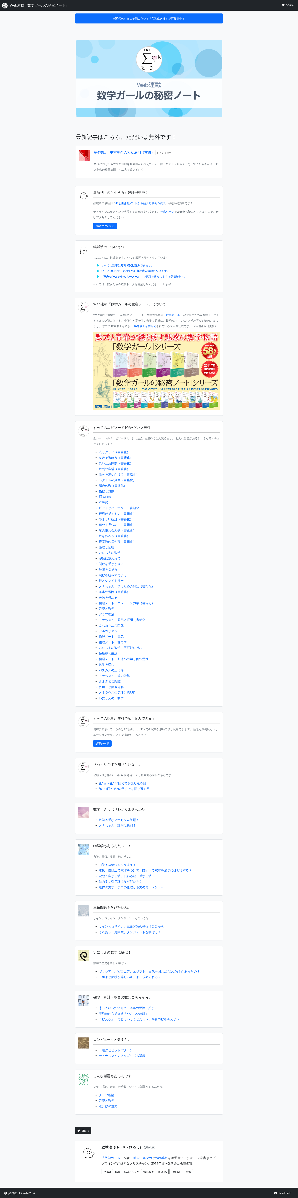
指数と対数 (106, 491)
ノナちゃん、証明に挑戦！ (117, 825)
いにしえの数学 (110, 552)
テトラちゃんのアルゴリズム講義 (122, 1056)
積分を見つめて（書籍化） (117, 525)
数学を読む (106, 664)
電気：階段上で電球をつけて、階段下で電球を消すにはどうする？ (145, 870)
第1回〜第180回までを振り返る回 (122, 783)
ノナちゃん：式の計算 (114, 676)
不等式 (103, 502)
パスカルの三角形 (111, 670)
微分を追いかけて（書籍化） (119, 474)
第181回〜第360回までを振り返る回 (124, 789)
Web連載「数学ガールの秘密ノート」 (39, 5)
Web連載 (161, 1158)
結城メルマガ (142, 1158)
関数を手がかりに (111, 564)
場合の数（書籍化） (113, 486)
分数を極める (108, 597)
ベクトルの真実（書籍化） (117, 480)
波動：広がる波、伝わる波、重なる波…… (127, 876)
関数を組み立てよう (113, 575)
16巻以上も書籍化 (145, 326)
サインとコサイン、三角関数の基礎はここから (131, 926)
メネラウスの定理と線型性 (117, 692)
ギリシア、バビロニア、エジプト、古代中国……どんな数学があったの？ (149, 971)
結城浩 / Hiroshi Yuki (21, 1193)
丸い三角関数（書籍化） (116, 463)
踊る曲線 (105, 497)
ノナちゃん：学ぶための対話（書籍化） (127, 586)
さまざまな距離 (110, 681)
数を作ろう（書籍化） (114, 536)
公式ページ (167, 212)
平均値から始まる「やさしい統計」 (123, 1013)
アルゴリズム (108, 631)
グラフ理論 (106, 614)
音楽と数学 (106, 608)
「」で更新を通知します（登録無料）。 (144, 276)
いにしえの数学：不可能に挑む (120, 648)
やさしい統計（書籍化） (116, 519)
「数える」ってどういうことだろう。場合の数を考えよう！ (141, 1019)
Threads (176, 1171)
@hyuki (150, 1147)
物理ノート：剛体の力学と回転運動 (123, 659)
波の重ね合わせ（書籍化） (117, 530)
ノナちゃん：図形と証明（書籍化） (123, 620)
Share (289, 5)
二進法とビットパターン (116, 1050)
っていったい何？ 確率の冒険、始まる (128, 1008)
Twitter (107, 1171)
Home (188, 1171)
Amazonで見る (105, 226)
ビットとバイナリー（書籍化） (120, 508)
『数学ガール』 (112, 1158)
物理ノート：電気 (111, 636)
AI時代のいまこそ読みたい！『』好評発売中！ (149, 18)
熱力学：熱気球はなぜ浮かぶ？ (120, 881)
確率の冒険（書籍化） (114, 592)
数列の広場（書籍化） (114, 469)
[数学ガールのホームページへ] (156, 370)
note (117, 1171)
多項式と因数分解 (111, 687)
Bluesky (162, 1171)
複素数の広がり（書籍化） (117, 541)
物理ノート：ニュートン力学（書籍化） (127, 603)
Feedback (284, 1193)
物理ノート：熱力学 (113, 642)
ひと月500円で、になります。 (135, 271)
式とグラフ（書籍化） (114, 452)
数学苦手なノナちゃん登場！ (119, 820)
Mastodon (148, 1171)
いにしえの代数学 (111, 698)
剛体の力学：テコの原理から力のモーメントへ (131, 887)
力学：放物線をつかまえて (117, 865)
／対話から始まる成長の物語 (140, 203)
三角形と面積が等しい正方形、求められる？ (130, 977)
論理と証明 (106, 547)
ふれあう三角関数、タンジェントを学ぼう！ (130, 932)
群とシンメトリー (111, 580)
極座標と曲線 (108, 653)
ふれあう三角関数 (111, 625)
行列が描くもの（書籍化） (117, 513)
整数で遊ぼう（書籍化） (116, 458)
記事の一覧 (102, 743)
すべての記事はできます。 (127, 265)
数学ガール (173, 315)
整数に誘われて (110, 558)
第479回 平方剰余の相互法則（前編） (125, 152)
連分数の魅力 (108, 1106)
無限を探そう (108, 569)
